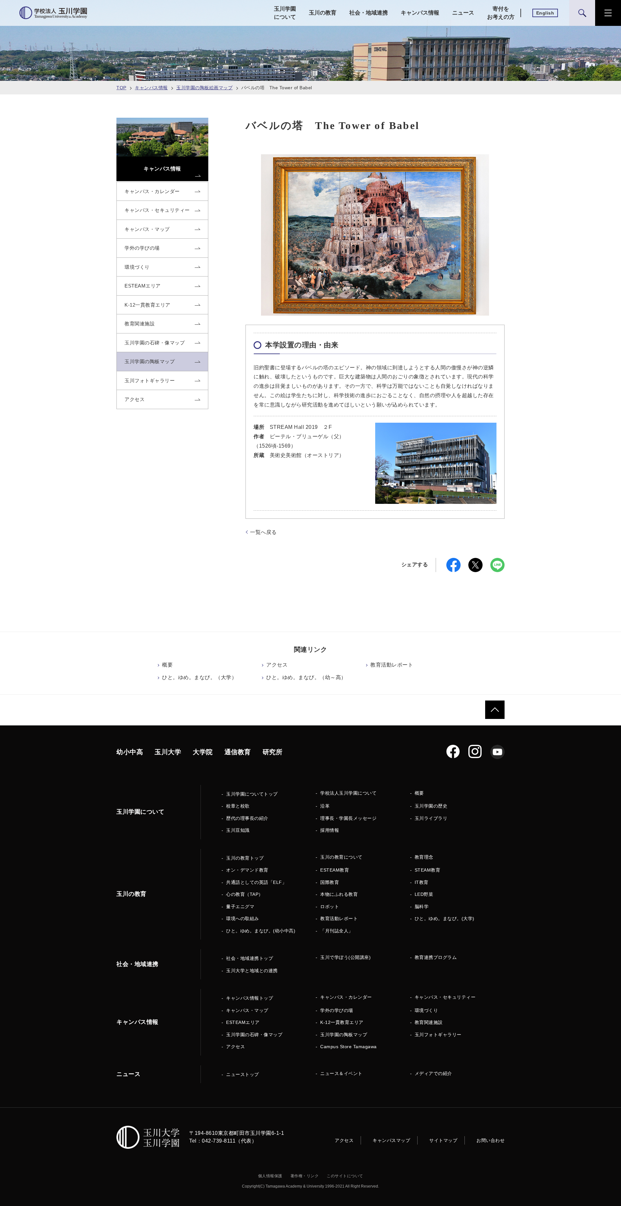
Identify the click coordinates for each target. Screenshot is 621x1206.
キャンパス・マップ (247, 1010)
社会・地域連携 (368, 13)
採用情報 (329, 830)
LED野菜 (424, 894)
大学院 (203, 751)
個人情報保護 (270, 1176)
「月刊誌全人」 (336, 930)
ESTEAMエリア (243, 1022)
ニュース (463, 13)
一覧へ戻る (263, 532)
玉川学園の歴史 (431, 806)
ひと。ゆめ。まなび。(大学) (444, 918)
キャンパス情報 (420, 13)
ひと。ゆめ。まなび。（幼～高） (306, 677)
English (545, 13)
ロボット (329, 906)
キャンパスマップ (391, 1140)
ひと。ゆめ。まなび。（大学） (199, 677)
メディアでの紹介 (433, 1073)
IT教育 (422, 882)
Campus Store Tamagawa (348, 1046)
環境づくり (426, 1010)
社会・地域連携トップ (249, 958)
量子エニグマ (240, 906)
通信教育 (237, 751)
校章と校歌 (238, 806)
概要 (167, 665)
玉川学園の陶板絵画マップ (204, 87)
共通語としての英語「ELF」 (256, 882)
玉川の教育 (322, 13)
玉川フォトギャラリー (438, 1034)
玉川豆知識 (238, 830)
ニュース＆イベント (341, 1073)
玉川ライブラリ (431, 818)
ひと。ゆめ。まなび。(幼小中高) (260, 930)
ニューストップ (242, 1074)
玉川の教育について (341, 857)
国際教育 (329, 882)
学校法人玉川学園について (348, 793)
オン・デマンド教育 (247, 870)
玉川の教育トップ (245, 858)
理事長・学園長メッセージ (348, 818)
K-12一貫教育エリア (342, 1022)
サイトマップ (443, 1140)
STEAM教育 (428, 870)
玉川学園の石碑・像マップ (254, 1034)
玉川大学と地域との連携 (252, 970)
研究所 (273, 751)
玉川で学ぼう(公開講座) (345, 957)
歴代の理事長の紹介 (247, 818)
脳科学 (422, 906)
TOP (121, 87)
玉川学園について (285, 13)
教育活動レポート (391, 665)
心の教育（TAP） (244, 894)
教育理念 (424, 857)
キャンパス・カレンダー (346, 997)
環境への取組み (242, 918)
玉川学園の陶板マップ (343, 1034)
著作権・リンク (304, 1176)
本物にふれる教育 (339, 894)
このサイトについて (345, 1176)
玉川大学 (168, 751)
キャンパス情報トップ (249, 998)
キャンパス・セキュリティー (445, 997)
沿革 (325, 806)
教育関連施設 (429, 1022)
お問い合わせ (490, 1140)
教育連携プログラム (436, 957)
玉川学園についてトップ (252, 794)
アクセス (277, 665)
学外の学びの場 (336, 1010)
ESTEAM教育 (334, 870)
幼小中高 (129, 751)
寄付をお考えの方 (501, 13)
